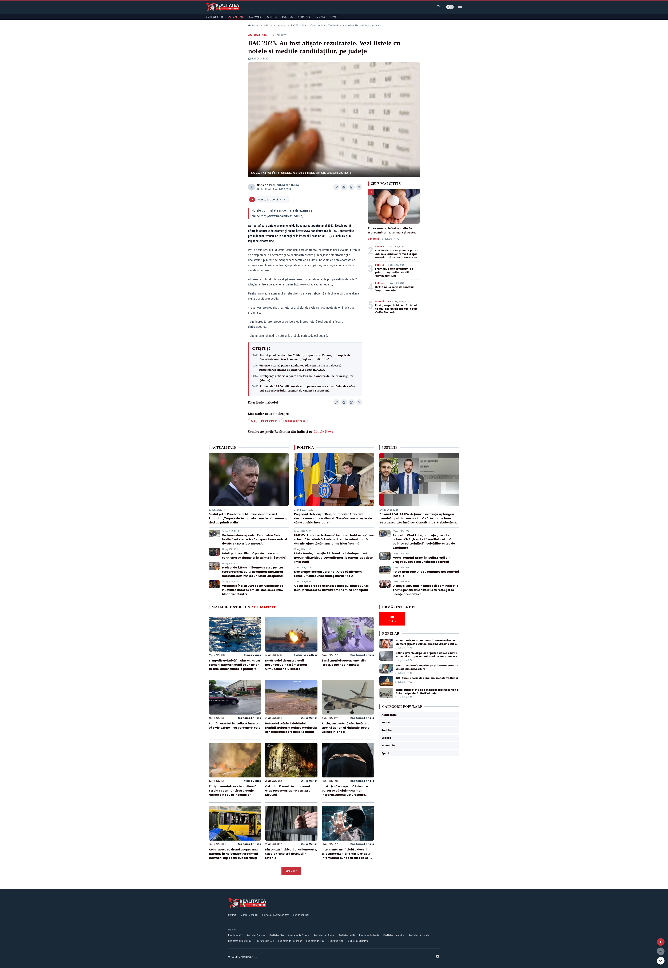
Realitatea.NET (235, 935)
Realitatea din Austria (393, 935)
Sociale (379, 246)
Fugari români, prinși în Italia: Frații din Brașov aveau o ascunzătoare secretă (421, 560)
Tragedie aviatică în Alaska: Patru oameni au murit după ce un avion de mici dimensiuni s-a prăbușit (234, 665)
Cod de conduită (301, 915)
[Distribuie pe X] (359, 187)
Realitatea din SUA (265, 940)
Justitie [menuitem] (272, 16)
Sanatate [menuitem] (304, 16)
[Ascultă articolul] (661, 942)
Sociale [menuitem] (320, 16)
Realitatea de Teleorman (290, 940)
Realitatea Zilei (335, 940)
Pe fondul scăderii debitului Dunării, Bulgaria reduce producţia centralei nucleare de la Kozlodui (291, 727)
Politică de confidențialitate (275, 915)
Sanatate (373, 238)
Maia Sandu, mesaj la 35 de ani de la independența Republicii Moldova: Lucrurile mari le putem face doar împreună (333, 557)
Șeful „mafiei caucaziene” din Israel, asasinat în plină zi (344, 663)
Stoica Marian (252, 655)
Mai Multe (291, 871)
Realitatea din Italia (284, 185)
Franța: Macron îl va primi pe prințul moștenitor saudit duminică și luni (394, 272)
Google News (323, 431)
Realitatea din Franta (369, 935)
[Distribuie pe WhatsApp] (351, 187)
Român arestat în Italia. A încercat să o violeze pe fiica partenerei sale (235, 725)
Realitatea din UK (347, 935)
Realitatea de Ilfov (315, 940)
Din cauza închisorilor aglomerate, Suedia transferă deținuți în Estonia (291, 854)
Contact (232, 915)
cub (252, 420)
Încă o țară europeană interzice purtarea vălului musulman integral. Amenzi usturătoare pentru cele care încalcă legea (345, 792)
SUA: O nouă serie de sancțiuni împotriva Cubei (395, 288)
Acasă (255, 25)
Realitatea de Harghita (357, 940)
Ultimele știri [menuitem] (214, 16)
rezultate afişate (294, 420)
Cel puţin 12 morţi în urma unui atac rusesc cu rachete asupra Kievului (288, 790)
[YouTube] (460, 7)
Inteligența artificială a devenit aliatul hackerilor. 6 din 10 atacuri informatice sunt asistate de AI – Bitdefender (346, 856)
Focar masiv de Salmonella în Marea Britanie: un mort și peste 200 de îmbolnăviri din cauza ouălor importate (391, 234)
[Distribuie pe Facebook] (344, 187)
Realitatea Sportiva (256, 935)
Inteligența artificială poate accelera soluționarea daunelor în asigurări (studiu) (307, 378)
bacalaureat (269, 420)
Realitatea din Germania (240, 940)
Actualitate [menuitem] (236, 16)
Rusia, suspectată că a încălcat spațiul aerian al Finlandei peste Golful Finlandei (396, 309)
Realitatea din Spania (324, 935)
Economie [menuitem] (255, 16)
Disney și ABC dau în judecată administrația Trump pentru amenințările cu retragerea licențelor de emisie (426, 590)
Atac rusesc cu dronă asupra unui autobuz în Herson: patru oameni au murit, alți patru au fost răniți (234, 854)
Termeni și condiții (249, 915)
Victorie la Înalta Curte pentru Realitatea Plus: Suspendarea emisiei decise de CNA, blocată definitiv (252, 590)
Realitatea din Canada (298, 935)
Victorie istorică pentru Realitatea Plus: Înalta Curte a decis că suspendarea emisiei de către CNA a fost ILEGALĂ (300, 368)
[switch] (450, 7)
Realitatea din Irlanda (419, 935)
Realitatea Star (276, 935)
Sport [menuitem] (334, 16)
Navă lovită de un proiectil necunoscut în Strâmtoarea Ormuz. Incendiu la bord (286, 665)
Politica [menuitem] (287, 16)
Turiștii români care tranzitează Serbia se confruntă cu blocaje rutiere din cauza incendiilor (232, 790)
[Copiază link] (336, 187)
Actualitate (279, 25)
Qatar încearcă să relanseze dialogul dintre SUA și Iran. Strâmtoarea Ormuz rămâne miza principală (331, 588)
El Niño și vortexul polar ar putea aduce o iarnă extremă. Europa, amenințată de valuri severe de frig (396, 256)
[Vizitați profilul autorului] (251, 187)
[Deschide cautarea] (438, 6)
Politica (379, 265)
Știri (266, 25)
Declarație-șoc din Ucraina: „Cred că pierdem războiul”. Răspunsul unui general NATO (328, 574)
